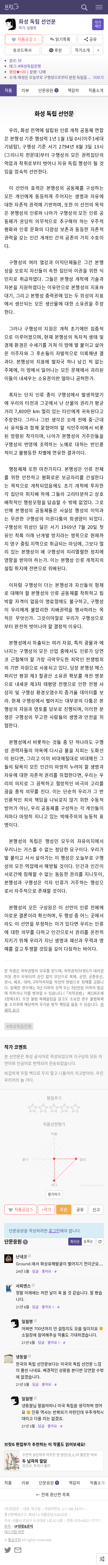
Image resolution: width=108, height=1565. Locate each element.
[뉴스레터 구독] (17, 1550)
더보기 (98, 77)
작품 (8, 90)
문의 (7, 1526)
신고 (96, 1209)
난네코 (21, 1256)
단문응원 (47, 90)
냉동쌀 (21, 1356)
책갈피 (73, 90)
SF (20, 60)
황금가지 (14, 1539)
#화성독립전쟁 (29, 66)
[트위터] (7, 1550)
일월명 (27, 1321)
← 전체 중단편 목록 (54, 1494)
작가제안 (98, 24)
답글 (35, 1271)
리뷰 (25, 90)
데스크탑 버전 (14, 1531)
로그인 (54, 1230)
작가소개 (82, 50)
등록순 (88, 1241)
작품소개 (95, 90)
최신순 (75, 1241)
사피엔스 (23, 1286)
